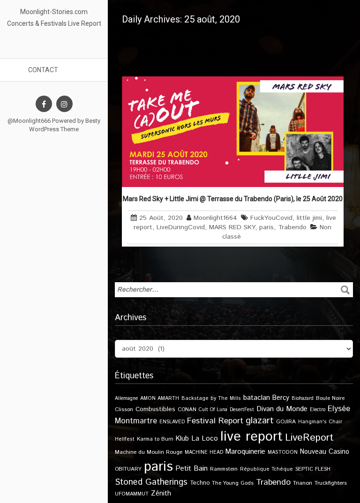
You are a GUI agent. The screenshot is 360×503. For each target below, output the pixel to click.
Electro (317, 409)
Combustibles (155, 409)
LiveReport (309, 437)
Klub (182, 438)
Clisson (124, 409)
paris (266, 227)
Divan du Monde (282, 409)
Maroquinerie (245, 452)
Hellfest (125, 439)
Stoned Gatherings (151, 482)
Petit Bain (191, 468)
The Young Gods (233, 483)
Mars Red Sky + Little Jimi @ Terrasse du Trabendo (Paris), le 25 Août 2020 (233, 199)
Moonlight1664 (215, 218)
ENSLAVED (172, 422)
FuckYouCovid (271, 218)
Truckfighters (331, 483)
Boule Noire (330, 398)
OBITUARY (128, 469)
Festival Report (215, 421)
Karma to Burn (155, 439)
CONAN (187, 409)
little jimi (309, 218)
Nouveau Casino (324, 452)
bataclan (256, 398)
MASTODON (283, 452)
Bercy (280, 398)
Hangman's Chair (320, 422)
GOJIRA (286, 422)
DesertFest (242, 409)
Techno (200, 483)
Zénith (161, 493)
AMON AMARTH (159, 398)
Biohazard (303, 398)
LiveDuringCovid (181, 227)
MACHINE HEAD (204, 452)
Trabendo (292, 227)
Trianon (302, 483)
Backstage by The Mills (211, 398)
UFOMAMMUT (132, 494)
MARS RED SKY (232, 227)
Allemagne (126, 398)
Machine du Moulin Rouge (148, 452)
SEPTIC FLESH (312, 469)
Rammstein (224, 469)
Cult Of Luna (213, 409)
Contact (43, 70)
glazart (260, 420)
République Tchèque (266, 469)
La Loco (204, 439)
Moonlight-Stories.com (54, 11)
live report (251, 436)
